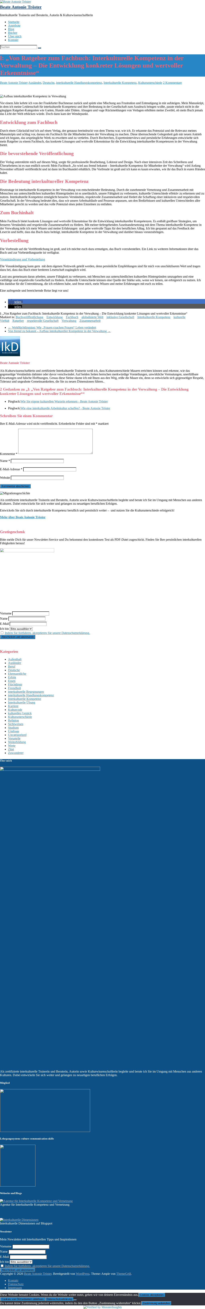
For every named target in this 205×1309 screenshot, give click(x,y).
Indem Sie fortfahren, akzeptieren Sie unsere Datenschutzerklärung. (47, 633)
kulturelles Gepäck (20, 713)
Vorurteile (14, 738)
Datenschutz (16, 1284)
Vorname (5, 613)
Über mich (14, 36)
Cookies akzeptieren (152, 1294)
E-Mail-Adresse (11, 469)
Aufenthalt (14, 659)
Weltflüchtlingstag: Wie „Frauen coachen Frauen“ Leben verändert (52, 327)
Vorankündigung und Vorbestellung (22, 259)
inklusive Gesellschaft (120, 317)
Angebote (14, 25)
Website (5, 477)
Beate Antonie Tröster (21, 6)
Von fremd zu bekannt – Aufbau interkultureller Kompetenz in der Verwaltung (59, 331)
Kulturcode (15, 709)
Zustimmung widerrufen (156, 1303)
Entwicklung (54, 317)
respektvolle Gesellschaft (42, 320)
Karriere (13, 706)
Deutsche (48, 82)
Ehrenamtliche (17, 673)
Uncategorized (17, 735)
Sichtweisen (15, 724)
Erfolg (12, 677)
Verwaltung (69, 320)
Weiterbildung (17, 742)
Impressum (15, 1287)
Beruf (11, 666)
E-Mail (4, 623)
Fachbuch (72, 317)
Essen (11, 681)
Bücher (12, 32)
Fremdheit (14, 688)
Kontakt (13, 40)
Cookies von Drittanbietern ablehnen (22, 1299)
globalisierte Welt (92, 317)
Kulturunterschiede (150, 82)
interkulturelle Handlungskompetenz (79, 82)
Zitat (11, 749)
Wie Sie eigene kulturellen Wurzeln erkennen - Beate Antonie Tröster (64, 401)
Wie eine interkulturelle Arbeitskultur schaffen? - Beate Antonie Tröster (65, 408)
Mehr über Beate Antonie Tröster (22, 517)
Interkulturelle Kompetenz (120, 82)
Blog (11, 29)
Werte (11, 745)
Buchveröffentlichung (29, 317)
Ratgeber (18, 320)
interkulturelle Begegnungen (26, 691)
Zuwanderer (15, 753)
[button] (15, 302)
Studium (13, 727)
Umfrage (13, 731)
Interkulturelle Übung (21, 702)
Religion (13, 720)
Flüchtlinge (15, 684)
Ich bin (4, 628)
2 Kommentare (172, 82)
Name (5, 461)
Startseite (13, 22)
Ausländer (34, 82)
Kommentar (8, 454)
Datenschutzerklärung (59, 1299)
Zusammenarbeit (89, 320)
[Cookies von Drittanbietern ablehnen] (75, 1300)
